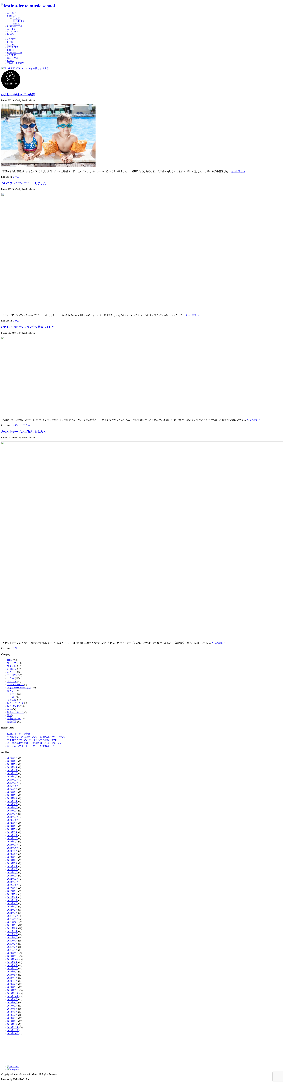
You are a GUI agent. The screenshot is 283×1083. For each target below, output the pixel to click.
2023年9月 (12, 851)
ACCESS (11, 29)
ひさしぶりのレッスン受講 (18, 94)
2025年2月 (12, 810)
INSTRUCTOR (14, 26)
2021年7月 (12, 931)
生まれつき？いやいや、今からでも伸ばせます (32, 740)
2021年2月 (12, 947)
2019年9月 (12, 999)
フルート (12, 694)
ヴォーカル (13, 663)
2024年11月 (13, 817)
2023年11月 (13, 844)
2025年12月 (13, 779)
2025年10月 (13, 786)
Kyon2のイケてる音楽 (18, 733)
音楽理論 (12, 721)
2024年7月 (12, 829)
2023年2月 (12, 872)
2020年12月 (13, 953)
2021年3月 (12, 944)
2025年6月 (12, 798)
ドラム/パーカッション (19, 687)
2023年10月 (13, 848)
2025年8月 (12, 792)
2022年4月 (12, 903)
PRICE (16, 23)
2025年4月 (12, 804)
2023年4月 (12, 866)
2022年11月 (13, 882)
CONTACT (12, 31)
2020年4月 (12, 978)
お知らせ (17, 425)
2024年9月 (12, 823)
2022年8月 (12, 891)
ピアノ (10, 690)
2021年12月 (13, 916)
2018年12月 (13, 1027)
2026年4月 (12, 767)
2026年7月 (12, 758)
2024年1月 (12, 841)
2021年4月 (12, 940)
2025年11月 (13, 783)
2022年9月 (12, 888)
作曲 (9, 709)
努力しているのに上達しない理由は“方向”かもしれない (36, 737)
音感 (9, 715)
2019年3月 (12, 1018)
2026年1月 (12, 776)
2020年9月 (12, 962)
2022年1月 (12, 913)
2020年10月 (13, 959)
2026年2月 (12, 773)
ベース (10, 697)
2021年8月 (12, 928)
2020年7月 (12, 968)
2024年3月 (12, 835)
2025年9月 (12, 789)
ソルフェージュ (15, 684)
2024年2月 (12, 838)
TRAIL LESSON (15, 63)
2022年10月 (13, 885)
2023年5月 (12, 863)
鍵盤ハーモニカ (15, 712)
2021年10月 (13, 922)
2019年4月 (12, 1015)
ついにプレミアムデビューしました (23, 183)
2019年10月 (13, 996)
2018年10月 (13, 1033)
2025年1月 (12, 814)
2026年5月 (12, 764)
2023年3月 (12, 869)
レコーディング (15, 703)
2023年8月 (12, 854)
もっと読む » (238, 171)
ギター (10, 672)
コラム (15, 177)
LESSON (11, 15)
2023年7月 (12, 857)
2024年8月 (12, 826)
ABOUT (11, 13)
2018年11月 (13, 1030)
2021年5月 (12, 937)
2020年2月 (12, 984)
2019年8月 (12, 1002)
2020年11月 (13, 956)
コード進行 (13, 675)
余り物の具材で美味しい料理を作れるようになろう (34, 743)
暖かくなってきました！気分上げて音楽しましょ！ (34, 746)
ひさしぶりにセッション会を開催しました (27, 326)
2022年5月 (12, 900)
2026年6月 (12, 761)
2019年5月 (12, 1012)
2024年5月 (12, 832)
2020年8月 (12, 965)
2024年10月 (13, 820)
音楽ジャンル (14, 718)
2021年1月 (12, 950)
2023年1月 (12, 875)
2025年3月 (12, 807)
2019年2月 (12, 1021)
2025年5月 (12, 801)
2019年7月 (12, 1005)
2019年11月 (13, 993)
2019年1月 (12, 1024)
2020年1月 (12, 987)
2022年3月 (12, 906)
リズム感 (12, 700)
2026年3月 (12, 770)
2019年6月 (12, 1009)
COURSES (18, 21)
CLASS (16, 18)
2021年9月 (12, 925)
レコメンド (13, 706)
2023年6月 (12, 860)
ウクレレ (12, 666)
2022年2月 (12, 909)
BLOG (10, 34)
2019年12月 (13, 990)
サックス (12, 681)
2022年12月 (13, 879)
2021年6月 (12, 934)
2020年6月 (12, 971)
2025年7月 (12, 795)
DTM (9, 660)
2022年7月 (12, 894)
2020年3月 (12, 981)
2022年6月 (12, 897)
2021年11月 (13, 919)
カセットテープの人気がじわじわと (23, 431)
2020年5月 (12, 974)
